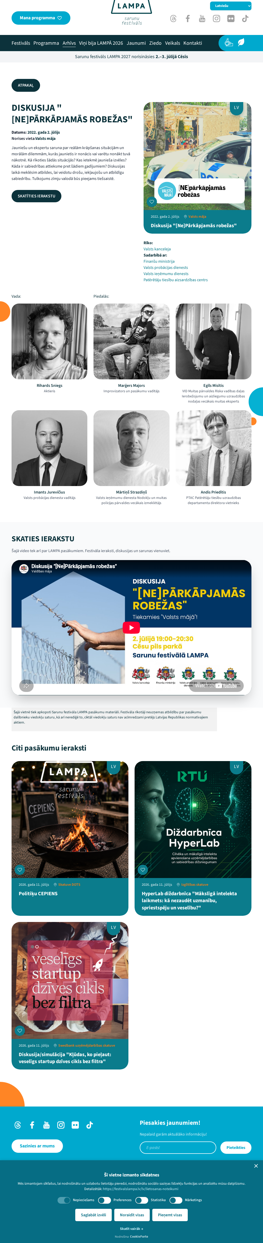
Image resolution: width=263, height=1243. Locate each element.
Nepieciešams (83, 1200)
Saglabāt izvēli (93, 1215)
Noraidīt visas (132, 1215)
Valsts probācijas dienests (166, 267)
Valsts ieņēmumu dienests (166, 274)
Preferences (123, 1200)
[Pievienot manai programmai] (152, 202)
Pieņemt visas (170, 1215)
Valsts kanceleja (157, 249)
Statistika (158, 1200)
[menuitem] (21, 43)
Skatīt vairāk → (131, 1228)
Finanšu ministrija (159, 261)
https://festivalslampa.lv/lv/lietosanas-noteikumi (140, 1189)
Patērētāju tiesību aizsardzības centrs (176, 280)
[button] (256, 1166)
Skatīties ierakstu (36, 196)
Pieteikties (236, 1147)
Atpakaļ (26, 85)
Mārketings (193, 1200)
